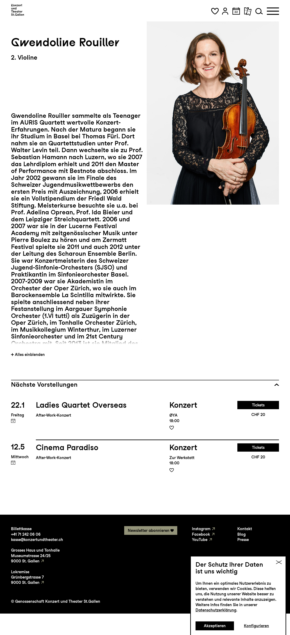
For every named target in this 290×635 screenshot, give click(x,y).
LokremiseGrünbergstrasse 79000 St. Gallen (27, 577)
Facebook (201, 534)
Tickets (258, 405)
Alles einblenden (30, 354)
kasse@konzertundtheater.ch (37, 539)
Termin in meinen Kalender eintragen (13, 421)
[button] (214, 11)
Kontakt (244, 529)
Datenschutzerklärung (216, 610)
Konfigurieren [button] (256, 626)
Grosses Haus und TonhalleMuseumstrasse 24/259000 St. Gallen (35, 555)
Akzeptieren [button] (215, 626)
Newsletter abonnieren (148, 530)
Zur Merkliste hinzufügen (171, 427)
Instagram (201, 529)
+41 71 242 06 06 (26, 534)
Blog (241, 534)
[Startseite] (17, 10)
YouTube (199, 539)
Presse (243, 539)
